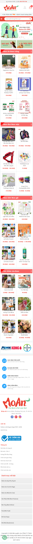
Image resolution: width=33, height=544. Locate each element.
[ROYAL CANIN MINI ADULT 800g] (8, 105)
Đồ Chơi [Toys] (5, 517)
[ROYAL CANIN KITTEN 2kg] (24, 105)
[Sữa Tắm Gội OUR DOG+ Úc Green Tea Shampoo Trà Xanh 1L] (24, 252)
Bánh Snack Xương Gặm (24, 14)
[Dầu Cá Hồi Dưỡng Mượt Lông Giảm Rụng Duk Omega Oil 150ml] (8, 325)
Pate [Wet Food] (6, 511)
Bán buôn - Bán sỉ (5, 451)
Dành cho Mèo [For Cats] (8, 493)
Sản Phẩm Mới (7, 14)
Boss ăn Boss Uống (11, 51)
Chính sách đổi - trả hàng (7, 464)
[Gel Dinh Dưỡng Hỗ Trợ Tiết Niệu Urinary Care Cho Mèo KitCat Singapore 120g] (24, 280)
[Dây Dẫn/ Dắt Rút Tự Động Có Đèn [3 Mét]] (8, 178)
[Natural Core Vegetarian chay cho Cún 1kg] (8, 60)
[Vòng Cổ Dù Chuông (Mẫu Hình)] (24, 178)
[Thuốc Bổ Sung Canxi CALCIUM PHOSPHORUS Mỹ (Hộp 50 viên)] (8, 280)
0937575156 (4, 430)
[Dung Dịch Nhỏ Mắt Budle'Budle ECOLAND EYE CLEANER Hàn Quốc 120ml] (24, 325)
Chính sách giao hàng (6, 457)
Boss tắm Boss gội (10, 198)
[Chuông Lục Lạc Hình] (24, 156)
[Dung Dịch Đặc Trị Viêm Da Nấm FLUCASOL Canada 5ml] (24, 303)
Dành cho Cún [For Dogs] (8, 487)
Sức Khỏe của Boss (11, 271)
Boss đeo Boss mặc (11, 124)
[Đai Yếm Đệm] (24, 133)
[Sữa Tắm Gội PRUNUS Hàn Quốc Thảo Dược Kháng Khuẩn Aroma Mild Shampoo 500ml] (24, 207)
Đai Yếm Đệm (24, 141)
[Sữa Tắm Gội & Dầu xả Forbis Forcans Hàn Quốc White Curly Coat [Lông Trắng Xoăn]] (8, 252)
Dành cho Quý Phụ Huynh (9, 481)
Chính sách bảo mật (6, 470)
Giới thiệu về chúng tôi (6, 448)
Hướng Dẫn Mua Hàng (6, 454)
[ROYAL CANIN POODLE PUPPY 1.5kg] (8, 83)
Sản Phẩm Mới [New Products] (10, 499)
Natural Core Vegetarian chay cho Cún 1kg (8, 70)
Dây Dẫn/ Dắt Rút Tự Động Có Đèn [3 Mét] (8, 188)
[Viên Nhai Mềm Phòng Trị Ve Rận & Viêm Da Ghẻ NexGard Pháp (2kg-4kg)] (8, 303)
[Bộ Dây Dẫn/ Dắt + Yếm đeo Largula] (8, 156)
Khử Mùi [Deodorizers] (8, 523)
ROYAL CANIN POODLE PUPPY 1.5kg (8, 92)
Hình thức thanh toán (6, 460)
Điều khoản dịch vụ (5, 467)
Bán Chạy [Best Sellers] (8, 505)
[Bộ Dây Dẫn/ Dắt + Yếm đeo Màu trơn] (8, 133)
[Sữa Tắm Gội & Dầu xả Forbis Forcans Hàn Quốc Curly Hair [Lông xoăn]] (8, 229)
